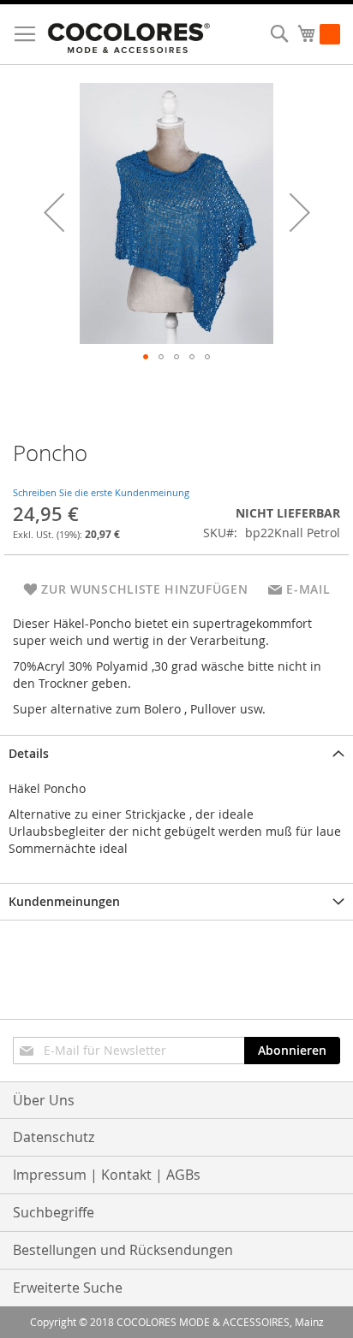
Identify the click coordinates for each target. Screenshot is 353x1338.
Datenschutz (53, 1137)
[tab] (176, 753)
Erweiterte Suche (68, 1287)
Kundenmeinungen (64, 901)
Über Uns (44, 1100)
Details (29, 753)
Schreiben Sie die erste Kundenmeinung (101, 492)
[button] (53, 212)
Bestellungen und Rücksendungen (123, 1249)
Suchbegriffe (53, 1212)
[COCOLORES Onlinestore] (129, 34)
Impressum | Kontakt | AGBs (106, 1174)
